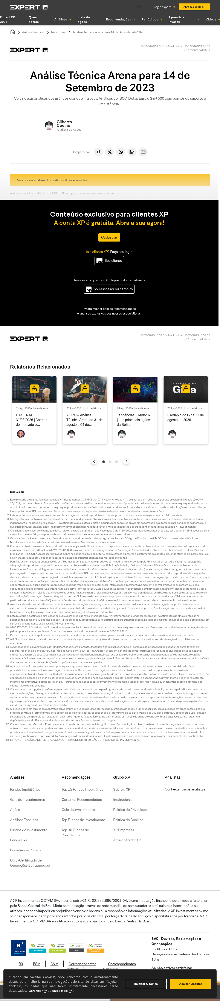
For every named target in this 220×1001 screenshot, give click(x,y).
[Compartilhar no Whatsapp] (120, 152)
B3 (21, 964)
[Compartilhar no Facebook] (98, 152)
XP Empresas (123, 830)
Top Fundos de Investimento (83, 820)
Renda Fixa (18, 840)
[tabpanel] (34, 410)
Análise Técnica (33, 32)
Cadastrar (109, 237)
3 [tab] (116, 462)
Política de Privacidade (131, 809)
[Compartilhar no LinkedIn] (131, 152)
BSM (36, 964)
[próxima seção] (126, 461)
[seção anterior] (94, 461)
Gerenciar (36, 991)
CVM (54, 964)
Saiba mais (60, 991)
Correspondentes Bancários (119, 966)
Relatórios (58, 32)
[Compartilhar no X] (109, 152)
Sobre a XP (121, 789)
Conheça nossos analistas (185, 789)
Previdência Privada (25, 850)
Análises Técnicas (24, 820)
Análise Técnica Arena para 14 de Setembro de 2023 (108, 32)
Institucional (123, 799)
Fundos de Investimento (28, 830)
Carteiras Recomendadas (82, 799)
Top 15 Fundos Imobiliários (82, 789)
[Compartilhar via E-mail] (143, 152)
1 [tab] (103, 462)
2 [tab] (110, 462)
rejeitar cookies (146, 984)
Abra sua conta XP (194, 6)
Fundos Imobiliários (25, 789)
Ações (15, 809)
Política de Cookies (128, 820)
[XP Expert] (29, 7)
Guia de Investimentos (27, 799)
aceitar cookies (190, 984)
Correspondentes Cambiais (80, 966)
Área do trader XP (127, 840)
